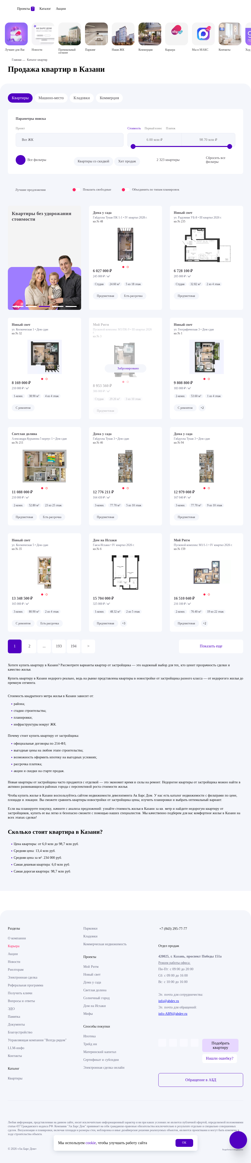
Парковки (90, 928)
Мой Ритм (91, 967)
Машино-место (51, 98)
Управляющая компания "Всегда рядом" (37, 1040)
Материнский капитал (99, 1052)
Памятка (14, 1016)
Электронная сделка (22, 977)
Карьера (13, 946)
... (44, 646)
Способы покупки (96, 1026)
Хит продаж (127, 161)
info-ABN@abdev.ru (172, 1014)
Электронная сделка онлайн (104, 1067)
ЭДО (11, 1009)
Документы (16, 1024)
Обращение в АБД (200, 1080)
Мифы (88, 1014)
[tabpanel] (125, 245)
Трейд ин (90, 1044)
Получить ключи (20, 993)
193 (59, 646)
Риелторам (16, 969)
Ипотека (89, 1036)
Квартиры (20, 98)
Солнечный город (96, 998)
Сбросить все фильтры (215, 160)
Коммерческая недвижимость (104, 944)
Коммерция (109, 98)
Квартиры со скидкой (93, 161)
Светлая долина (94, 990)
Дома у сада (92, 982)
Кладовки (82, 98)
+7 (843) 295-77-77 (173, 929)
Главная (17, 59)
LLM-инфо (16, 1048)
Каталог (45, 9)
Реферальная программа (25, 985)
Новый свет (91, 974)
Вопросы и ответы (21, 1001)
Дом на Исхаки (94, 1006)
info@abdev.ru (168, 1001)
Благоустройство (20, 1032)
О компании (17, 938)
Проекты (25, 9)
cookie (91, 1143)
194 (73, 646)
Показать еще (211, 646)
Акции (61, 9)
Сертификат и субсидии (101, 1060)
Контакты (15, 1056)
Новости (14, 962)
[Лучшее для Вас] (16, 34)
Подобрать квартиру (220, 1045)
